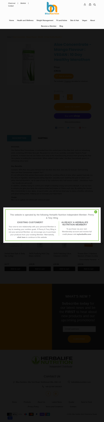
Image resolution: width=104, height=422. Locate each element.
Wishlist (23, 3)
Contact (11, 6)
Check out (11, 3)
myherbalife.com (84, 234)
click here (21, 237)
